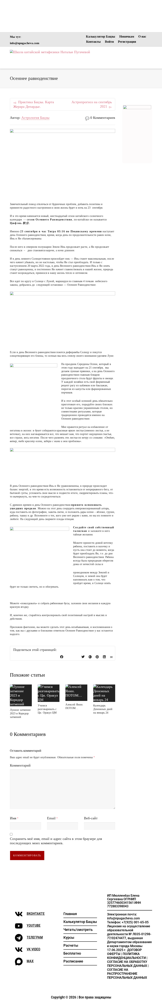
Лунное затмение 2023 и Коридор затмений (20, 713)
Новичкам (126, 36)
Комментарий (20, 765)
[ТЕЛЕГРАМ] (19, 938)
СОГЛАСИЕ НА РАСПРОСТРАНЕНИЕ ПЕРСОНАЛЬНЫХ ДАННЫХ (127, 973)
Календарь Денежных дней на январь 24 (102, 709)
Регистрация (127, 41)
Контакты (93, 41)
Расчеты (70, 945)
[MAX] (19, 961)
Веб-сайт (91, 818)
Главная (70, 914)
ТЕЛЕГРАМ (35, 937)
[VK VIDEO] (19, 950)
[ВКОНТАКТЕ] (19, 914)
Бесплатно (72, 953)
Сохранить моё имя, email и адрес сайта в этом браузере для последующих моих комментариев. (56, 841)
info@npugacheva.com (24, 43)
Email (51, 818)
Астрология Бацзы (35, 118)
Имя (13, 818)
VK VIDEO (33, 949)
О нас (142, 36)
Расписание (73, 961)
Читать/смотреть (78, 929)
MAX (30, 961)
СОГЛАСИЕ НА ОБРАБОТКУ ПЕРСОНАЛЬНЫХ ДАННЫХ (127, 964)
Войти (109, 41)
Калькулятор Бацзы (100, 36)
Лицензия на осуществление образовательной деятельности (128, 930)
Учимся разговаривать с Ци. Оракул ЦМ (47, 709)
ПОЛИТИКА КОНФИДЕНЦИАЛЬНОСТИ (126, 956)
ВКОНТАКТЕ (36, 913)
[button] (80, 929)
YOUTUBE (33, 925)
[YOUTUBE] (19, 926)
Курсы (68, 937)
